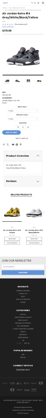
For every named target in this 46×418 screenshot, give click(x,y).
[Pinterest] (21, 144)
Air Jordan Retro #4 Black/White (34, 231)
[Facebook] (4, 144)
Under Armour (23, 337)
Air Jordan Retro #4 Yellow (12, 231)
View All (23, 357)
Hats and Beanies (23, 326)
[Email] (13, 144)
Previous (2, 212)
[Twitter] (8, 144)
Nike (23, 354)
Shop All (23, 314)
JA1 (23, 340)
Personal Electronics (23, 323)
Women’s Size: (23, 115)
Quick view (12, 239)
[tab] (23, 156)
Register (27, 299)
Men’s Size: (23, 107)
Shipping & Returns (23, 291)
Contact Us (23, 294)
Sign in (18, 299)
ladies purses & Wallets (23, 317)
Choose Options (12, 243)
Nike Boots (23, 335)
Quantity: (23, 123)
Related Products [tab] (21, 194)
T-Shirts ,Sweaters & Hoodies (23, 329)
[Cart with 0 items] (38, 3)
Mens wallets (23, 320)
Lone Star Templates (27, 410)
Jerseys (23, 332)
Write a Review (8, 26)
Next (43, 212)
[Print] (17, 144)
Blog (23, 296)
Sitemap (23, 302)
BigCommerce (27, 407)
